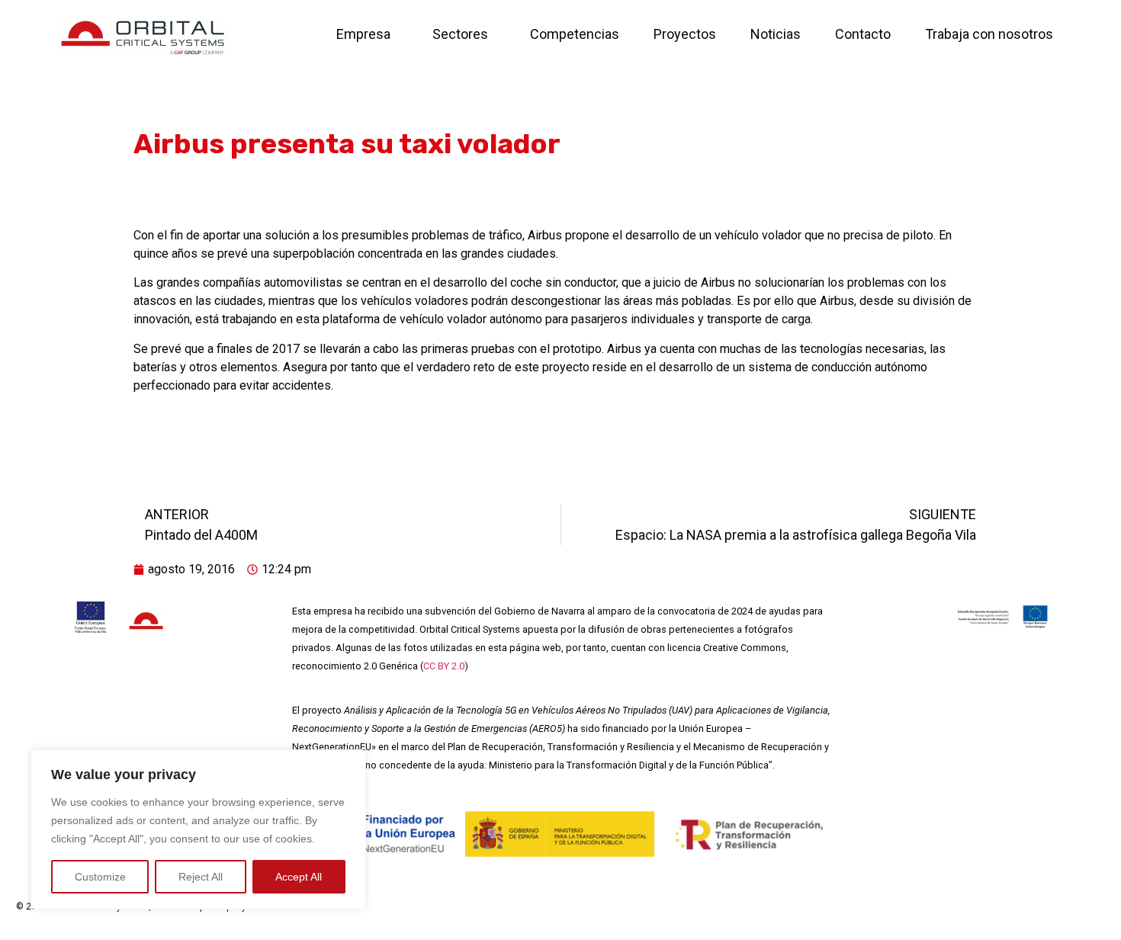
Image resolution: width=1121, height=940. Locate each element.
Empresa (363, 34)
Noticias (775, 34)
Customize (100, 877)
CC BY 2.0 (443, 666)
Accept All (298, 877)
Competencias (574, 34)
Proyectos (685, 34)
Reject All (200, 877)
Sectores (460, 34)
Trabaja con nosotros (989, 34)
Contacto (863, 34)
